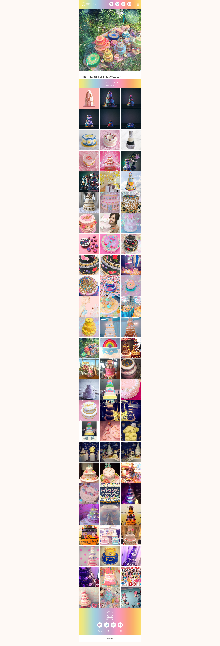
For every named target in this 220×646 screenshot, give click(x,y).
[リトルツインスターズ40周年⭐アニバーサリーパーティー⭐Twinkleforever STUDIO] (89, 514)
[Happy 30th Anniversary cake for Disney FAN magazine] (110, 161)
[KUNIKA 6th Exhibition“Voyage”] (89, 348)
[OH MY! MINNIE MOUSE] (110, 181)
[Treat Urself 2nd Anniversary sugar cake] (89, 202)
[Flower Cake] (89, 493)
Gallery (100, 631)
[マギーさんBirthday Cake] (89, 369)
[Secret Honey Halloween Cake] (131, 514)
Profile (120, 631)
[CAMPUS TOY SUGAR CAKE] (110, 244)
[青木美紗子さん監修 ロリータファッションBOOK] (110, 597)
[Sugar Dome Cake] (131, 285)
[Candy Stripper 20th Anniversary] (89, 556)
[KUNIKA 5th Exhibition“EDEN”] (110, 535)
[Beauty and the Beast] (131, 202)
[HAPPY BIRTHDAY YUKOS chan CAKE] (89, 223)
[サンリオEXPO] (110, 514)
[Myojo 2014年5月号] (131, 597)
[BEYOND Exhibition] (110, 98)
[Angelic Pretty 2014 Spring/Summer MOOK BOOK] (89, 597)
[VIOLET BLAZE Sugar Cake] (131, 244)
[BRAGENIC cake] (110, 389)
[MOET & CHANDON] (131, 265)
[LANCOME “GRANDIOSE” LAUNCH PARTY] (131, 556)
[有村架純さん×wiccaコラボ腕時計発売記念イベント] (89, 473)
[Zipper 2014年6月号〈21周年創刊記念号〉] (110, 577)
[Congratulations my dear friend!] (131, 181)
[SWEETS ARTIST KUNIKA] (89, 5)
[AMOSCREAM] (131, 473)
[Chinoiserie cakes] (131, 161)
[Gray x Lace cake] (89, 389)
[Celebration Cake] (89, 140)
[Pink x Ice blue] (131, 389)
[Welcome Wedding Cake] (89, 410)
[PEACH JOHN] (89, 306)
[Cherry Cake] (110, 140)
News (110, 631)
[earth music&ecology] (110, 431)
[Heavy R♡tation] (110, 410)
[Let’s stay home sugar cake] (89, 161)
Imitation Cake (110, 82)
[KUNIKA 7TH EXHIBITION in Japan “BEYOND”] (89, 181)
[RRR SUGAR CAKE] (89, 244)
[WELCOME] (110, 202)
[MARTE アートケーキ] (131, 369)
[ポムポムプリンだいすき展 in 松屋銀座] (131, 431)
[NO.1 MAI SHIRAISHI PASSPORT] (110, 223)
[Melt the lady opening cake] (131, 140)
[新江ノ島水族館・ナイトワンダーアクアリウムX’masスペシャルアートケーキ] (110, 493)
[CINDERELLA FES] (89, 285)
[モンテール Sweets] (110, 306)
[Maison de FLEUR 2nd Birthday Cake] (131, 535)
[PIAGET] (110, 556)
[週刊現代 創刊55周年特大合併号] (131, 577)
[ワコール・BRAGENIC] (89, 431)
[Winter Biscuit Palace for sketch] (89, 98)
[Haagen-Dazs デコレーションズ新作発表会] (131, 348)
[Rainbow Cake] (110, 348)
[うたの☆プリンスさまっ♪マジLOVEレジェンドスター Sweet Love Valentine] (110, 327)
